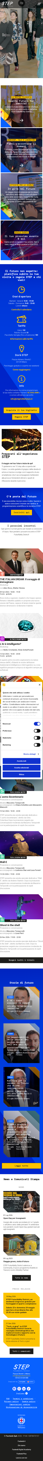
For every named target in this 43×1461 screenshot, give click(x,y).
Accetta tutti (21, 761)
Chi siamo (21, 1445)
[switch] (37, 731)
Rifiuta (21, 774)
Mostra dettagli (30, 754)
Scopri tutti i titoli (21, 960)
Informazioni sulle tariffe (21, 339)
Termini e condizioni (23, 1399)
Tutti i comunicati (21, 1351)
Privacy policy (11, 1401)
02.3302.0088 (33, 393)
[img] (7, 4)
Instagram (19, 1389)
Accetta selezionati (21, 768)
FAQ (7, 1399)
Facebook (14, 1389)
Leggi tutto (21, 1165)
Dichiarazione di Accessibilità (21, 1407)
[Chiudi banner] (39, 685)
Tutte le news (21, 1278)
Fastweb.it (21, 1441)
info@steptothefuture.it (21, 399)
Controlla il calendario (21, 309)
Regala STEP (21, 417)
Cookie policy (28, 1401)
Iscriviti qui (21, 512)
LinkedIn (24, 1389)
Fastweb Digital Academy (21, 1449)
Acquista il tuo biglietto (21, 410)
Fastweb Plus (21, 1454)
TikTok (29, 1389)
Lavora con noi (21, 1458)
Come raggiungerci (21, 369)
